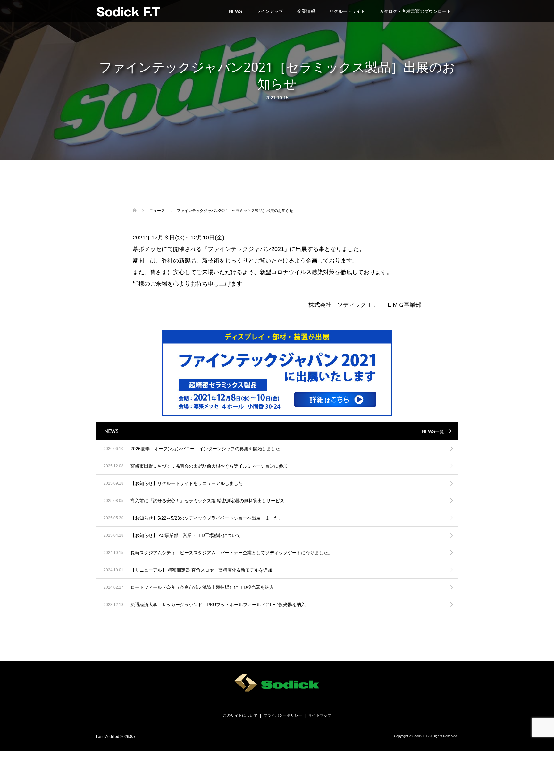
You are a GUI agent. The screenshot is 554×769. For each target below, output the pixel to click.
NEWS (235, 11)
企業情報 (306, 11)
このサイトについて (240, 715)
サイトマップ (319, 715)
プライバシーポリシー (283, 715)
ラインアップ (269, 11)
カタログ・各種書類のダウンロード (415, 11)
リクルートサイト (347, 11)
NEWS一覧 (433, 431)
